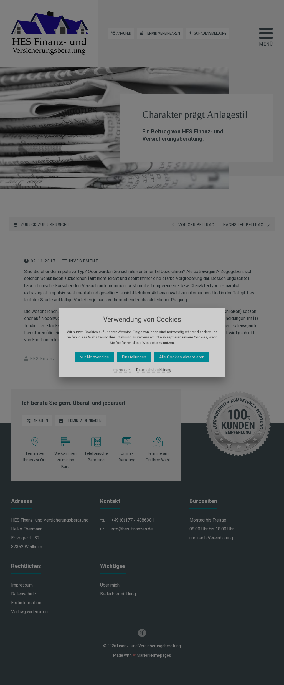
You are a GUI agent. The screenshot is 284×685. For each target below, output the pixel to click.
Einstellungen (134, 357)
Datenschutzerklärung (153, 370)
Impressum (122, 370)
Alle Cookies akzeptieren (181, 357)
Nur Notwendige (94, 357)
